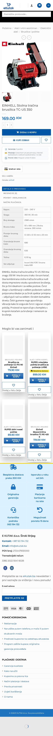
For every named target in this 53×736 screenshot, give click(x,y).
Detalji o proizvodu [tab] (14, 189)
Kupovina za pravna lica (16, 676)
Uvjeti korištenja (13, 691)
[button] (39, 5)
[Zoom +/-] (2, 719)
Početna (6, 28)
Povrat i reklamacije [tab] (14, 198)
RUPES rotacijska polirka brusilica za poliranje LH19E (39, 364)
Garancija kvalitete (13, 666)
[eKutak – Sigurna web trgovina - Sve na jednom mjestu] (10, 6)
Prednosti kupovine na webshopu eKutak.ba (26, 639)
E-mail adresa (8, 586)
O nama (8, 696)
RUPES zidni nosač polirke (13, 430)
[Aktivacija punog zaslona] (11, 719)
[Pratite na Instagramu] (12, 568)
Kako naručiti (11, 671)
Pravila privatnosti (13, 686)
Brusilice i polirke (30, 31)
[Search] (4, 19)
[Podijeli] (19, 719)
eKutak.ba (29, 576)
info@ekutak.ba (14, 546)
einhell (11, 180)
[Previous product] (29, 37)
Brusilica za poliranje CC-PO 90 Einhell (13, 364)
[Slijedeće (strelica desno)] (11, 731)
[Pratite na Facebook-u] (5, 568)
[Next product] (24, 37)
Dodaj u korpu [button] (16, 376)
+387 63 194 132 (15, 541)
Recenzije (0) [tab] (10, 193)
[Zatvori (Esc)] (27, 719)
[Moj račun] (31, 5)
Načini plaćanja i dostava (16, 681)
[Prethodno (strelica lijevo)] (2, 731)
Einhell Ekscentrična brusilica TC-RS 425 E (39, 433)
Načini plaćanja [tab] (12, 202)
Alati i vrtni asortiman (25, 28)
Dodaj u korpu (28, 132)
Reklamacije (10, 623)
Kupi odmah (22, 140)
